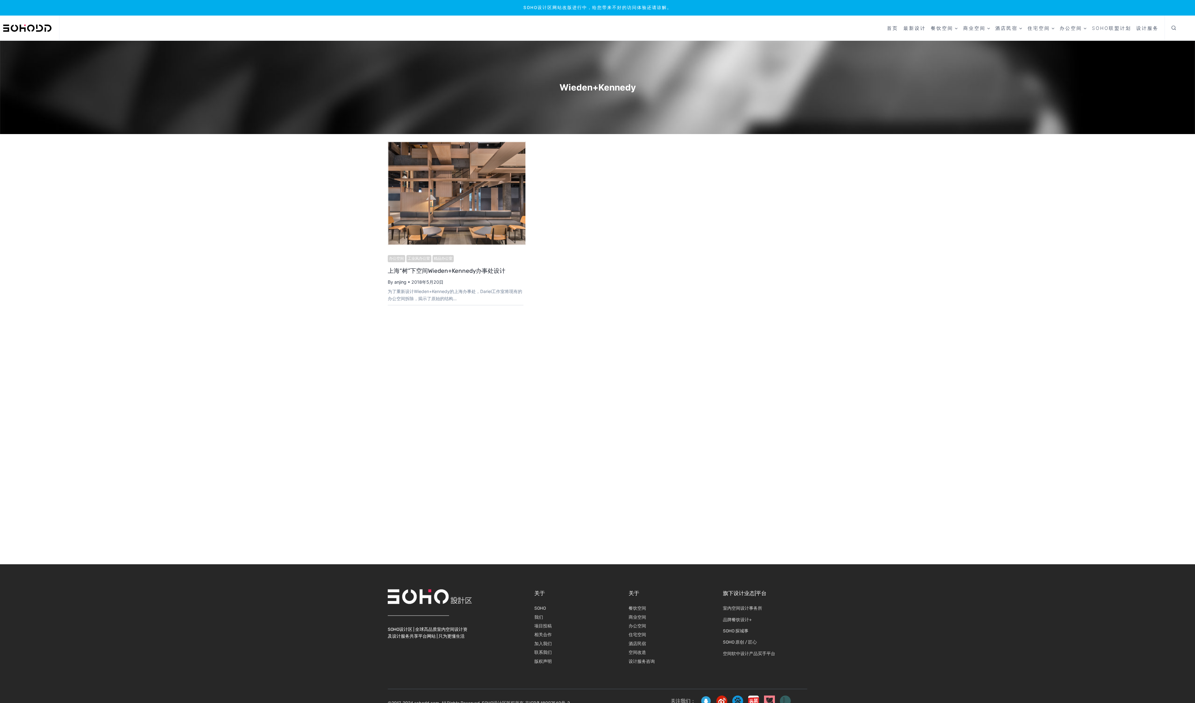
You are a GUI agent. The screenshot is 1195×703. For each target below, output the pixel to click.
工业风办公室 (419, 258)
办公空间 (396, 258)
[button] (1173, 28)
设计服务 (1147, 28)
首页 (892, 28)
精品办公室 (443, 258)
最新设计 (914, 28)
